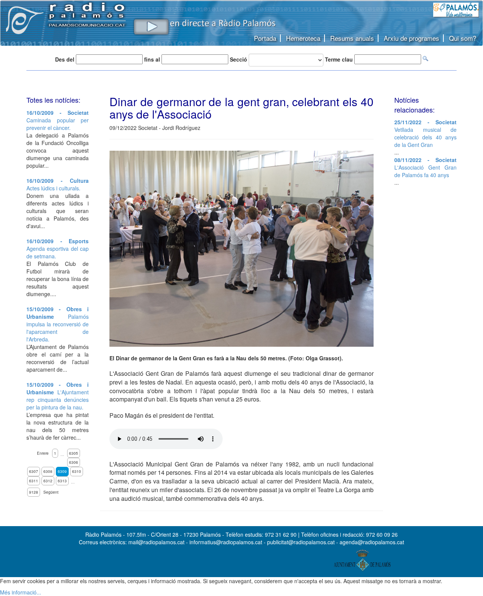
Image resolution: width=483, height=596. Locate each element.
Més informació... (20, 592)
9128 (33, 492)
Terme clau (339, 59)
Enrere (43, 453)
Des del (64, 59)
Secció (238, 59)
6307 (33, 471)
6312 (47, 480)
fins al (152, 59)
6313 (62, 480)
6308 (47, 471)
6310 (76, 471)
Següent (50, 492)
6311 (33, 480)
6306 (73, 462)
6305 (73, 453)
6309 (62, 471)
